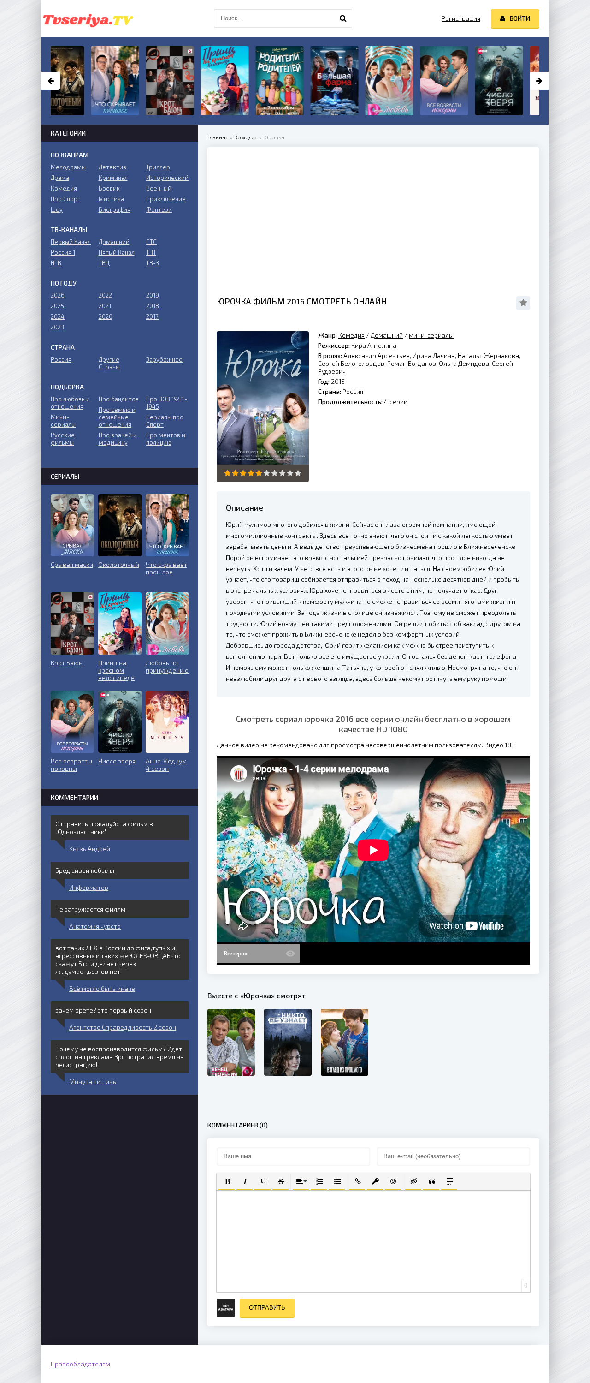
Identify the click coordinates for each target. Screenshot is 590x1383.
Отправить (267, 1307)
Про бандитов (119, 399)
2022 (105, 295)
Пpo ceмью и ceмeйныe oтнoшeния (117, 417)
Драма (60, 177)
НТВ (56, 263)
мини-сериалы (431, 335)
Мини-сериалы (63, 420)
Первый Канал (71, 241)
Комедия (246, 137)
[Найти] (343, 18)
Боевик (109, 188)
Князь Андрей (89, 848)
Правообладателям (80, 1364)
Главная (218, 137)
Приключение (166, 199)
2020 (105, 316)
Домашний (387, 335)
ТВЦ (104, 263)
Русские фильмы (63, 438)
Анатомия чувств (95, 926)
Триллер (158, 167)
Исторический (167, 177)
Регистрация (461, 18)
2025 (57, 306)
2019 (152, 295)
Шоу (57, 209)
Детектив (112, 167)
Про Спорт (66, 199)
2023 (57, 327)
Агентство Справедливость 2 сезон (122, 1027)
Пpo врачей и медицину (118, 438)
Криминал (113, 177)
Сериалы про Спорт (164, 420)
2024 (58, 316)
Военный (158, 188)
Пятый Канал (117, 252)
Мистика (111, 199)
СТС (151, 241)
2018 (152, 306)
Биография (114, 209)
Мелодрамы (68, 167)
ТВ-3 (152, 263)
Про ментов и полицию (165, 438)
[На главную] (87, 18)
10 (298, 473)
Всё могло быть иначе (102, 988)
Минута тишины (93, 1081)
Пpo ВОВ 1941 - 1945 (167, 402)
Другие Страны (109, 363)
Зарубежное (164, 359)
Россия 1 (63, 252)
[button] (226, 1181)
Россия (61, 359)
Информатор (88, 887)
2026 (58, 295)
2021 (105, 306)
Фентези (159, 209)
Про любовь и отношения (70, 402)
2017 (152, 316)
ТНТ (151, 252)
